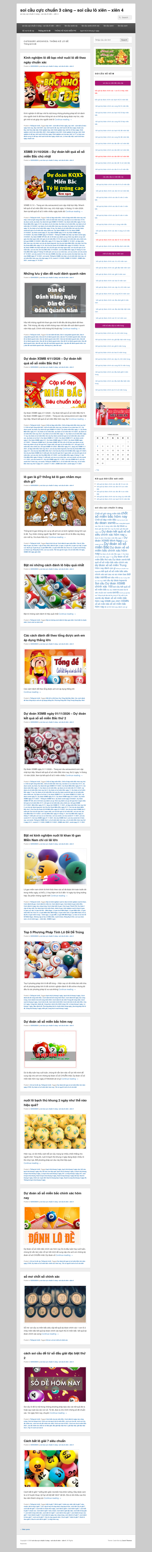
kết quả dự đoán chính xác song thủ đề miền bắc (112, 137)
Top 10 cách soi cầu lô (35, 1428)
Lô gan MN (53, 915)
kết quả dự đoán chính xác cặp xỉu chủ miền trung (112, 359)
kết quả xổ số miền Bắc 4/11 (64, 444)
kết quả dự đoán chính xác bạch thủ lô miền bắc (111, 99)
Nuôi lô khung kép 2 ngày (55, 1178)
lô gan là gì (36, 548)
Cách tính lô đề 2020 (56, 1002)
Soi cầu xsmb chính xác (90, 25)
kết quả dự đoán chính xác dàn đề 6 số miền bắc (112, 150)
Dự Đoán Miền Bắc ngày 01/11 (72, 786)
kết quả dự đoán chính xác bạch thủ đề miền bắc (112, 130)
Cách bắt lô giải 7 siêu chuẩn (45, 1441)
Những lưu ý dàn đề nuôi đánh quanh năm (55, 273)
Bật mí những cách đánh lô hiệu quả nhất (54, 565)
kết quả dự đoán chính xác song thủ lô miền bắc (112, 106)
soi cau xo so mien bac (59, 252)
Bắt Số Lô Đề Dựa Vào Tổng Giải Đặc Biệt (60, 698)
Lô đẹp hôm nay (53, 1519)
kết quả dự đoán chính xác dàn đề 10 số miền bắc (112, 163)
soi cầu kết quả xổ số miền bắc (62, 811)
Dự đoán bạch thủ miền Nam (44, 908)
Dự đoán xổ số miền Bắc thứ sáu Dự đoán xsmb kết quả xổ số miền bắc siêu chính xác (112, 559)
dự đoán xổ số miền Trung (110, 565)
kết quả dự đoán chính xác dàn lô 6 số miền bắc (113, 184)
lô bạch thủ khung (80, 1171)
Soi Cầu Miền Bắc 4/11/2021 (48, 455)
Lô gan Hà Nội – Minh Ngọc (43, 910)
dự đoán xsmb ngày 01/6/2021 (66, 799)
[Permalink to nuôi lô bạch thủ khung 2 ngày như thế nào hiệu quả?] (55, 1150)
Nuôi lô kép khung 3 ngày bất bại (68, 1176)
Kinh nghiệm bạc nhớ (46, 130)
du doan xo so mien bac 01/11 (72, 784)
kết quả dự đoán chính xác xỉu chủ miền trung (111, 333)
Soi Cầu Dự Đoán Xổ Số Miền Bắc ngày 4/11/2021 (69, 451)
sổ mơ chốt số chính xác (42, 1276)
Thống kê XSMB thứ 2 (41, 820)
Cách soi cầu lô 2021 (62, 1423)
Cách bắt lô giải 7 (74, 1508)
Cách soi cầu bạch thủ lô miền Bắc (53, 1421)
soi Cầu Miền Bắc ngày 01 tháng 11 (53, 814)
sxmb (115, 592)
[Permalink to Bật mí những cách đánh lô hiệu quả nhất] (55, 610)
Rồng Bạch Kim (38, 550)
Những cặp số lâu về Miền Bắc (44, 917)
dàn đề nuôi (39, 343)
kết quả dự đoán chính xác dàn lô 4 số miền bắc (112, 169)
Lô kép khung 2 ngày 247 (73, 1173)
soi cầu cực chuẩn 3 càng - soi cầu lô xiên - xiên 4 (57, 66)
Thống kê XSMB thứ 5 (52, 461)
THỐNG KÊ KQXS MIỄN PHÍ (65, 30)
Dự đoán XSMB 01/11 (55, 794)
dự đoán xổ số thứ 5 (33, 438)
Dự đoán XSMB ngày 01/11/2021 (67, 796)
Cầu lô (79, 543)
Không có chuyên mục (122, 568)
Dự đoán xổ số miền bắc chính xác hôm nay (46, 1263)
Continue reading (63, 119)
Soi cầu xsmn (109, 25)
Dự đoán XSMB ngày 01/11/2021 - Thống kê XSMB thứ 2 (54, 797)
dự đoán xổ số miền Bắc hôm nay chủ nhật (52, 226)
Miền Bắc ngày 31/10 (49, 241)
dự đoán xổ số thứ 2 (41, 794)
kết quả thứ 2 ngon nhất (78, 801)
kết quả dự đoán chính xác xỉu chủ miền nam (111, 261)
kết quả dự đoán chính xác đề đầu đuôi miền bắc (112, 246)
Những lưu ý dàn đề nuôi (53, 345)
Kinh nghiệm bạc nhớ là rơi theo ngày (66, 130)
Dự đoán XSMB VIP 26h (39, 237)
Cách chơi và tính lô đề (35, 622)
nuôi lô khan (59, 917)
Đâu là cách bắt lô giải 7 (39, 1519)
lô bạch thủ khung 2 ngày (32, 1173)
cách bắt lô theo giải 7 (63, 1513)
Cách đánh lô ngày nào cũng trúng (35, 906)
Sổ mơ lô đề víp (28, 30)
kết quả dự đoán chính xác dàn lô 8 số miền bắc (112, 191)
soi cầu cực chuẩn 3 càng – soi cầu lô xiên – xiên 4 (72, 10)
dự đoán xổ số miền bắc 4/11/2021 (66, 431)
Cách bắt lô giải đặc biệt (65, 1511)
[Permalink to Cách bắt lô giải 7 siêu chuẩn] (51, 1488)
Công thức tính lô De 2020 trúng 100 (56, 1004)
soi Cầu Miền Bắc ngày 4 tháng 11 (69, 455)
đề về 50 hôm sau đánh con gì (115, 607)
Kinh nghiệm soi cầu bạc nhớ (62, 134)
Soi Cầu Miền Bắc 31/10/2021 (48, 250)
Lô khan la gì (28, 550)
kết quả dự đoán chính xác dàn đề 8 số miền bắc (112, 156)
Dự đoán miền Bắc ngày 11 (71, 429)
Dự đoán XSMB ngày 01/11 (47, 796)
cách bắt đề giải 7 (30, 1508)
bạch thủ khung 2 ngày (53, 1169)
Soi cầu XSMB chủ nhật (53, 254)
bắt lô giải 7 (50, 1504)
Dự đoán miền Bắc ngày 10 (73, 222)
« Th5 (97, 470)
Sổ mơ (48, 1340)
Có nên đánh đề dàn (52, 335)
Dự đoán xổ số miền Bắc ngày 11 (54, 434)
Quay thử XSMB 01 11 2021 (56, 805)
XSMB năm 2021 (61, 464)
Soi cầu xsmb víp (71, 25)
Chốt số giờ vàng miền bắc (36, 220)
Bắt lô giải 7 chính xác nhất (64, 1504)
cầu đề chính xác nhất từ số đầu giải (40, 1425)
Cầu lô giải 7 (65, 1517)
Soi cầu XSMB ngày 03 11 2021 (54, 459)
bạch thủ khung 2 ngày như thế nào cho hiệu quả (40, 1171)
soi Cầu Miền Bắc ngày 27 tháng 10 (71, 250)
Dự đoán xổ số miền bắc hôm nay (48, 1021)
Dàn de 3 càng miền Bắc (107, 526)
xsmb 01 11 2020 (39, 822)
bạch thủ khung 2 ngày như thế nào (74, 1169)
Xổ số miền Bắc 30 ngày (76, 550)
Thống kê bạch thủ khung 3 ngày (34, 1180)
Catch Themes (127, 1540)
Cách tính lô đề (43, 1002)
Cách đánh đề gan (30, 904)
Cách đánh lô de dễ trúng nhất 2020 (40, 1000)
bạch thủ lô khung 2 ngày (89, 30)
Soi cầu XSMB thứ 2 (60, 818)
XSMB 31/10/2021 (71, 258)
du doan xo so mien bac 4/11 (71, 427)
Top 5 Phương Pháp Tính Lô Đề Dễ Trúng (54, 932)
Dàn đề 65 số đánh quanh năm (71, 341)
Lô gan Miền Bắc (46, 548)
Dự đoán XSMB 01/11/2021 (73, 794)
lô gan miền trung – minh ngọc (38, 915)
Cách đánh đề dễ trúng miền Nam (54, 998)
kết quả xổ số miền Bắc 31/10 (50, 239)
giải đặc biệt (72, 1425)
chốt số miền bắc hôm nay (55, 220)
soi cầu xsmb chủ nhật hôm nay (72, 254)
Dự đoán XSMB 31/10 (61, 230)
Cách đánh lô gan (57, 904)
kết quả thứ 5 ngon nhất (47, 444)
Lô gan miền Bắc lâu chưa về (62, 548)
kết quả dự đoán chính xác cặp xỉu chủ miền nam (113, 287)
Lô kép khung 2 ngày (76, 1004)
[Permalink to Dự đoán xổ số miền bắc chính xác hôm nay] (52, 1245)
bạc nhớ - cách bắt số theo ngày (57, 126)
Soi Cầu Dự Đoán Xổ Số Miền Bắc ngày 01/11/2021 (48, 809)
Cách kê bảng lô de (34, 1421)
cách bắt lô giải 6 (61, 1508)
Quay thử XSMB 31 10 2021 (65, 241)
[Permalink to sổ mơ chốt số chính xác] (55, 1324)
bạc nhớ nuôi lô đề (50, 128)
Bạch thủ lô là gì (51, 543)
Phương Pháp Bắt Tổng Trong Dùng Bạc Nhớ (70, 700)
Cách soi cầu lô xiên (122, 520)
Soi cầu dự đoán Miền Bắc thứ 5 (41, 451)
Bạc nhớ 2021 (38, 128)
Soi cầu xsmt (122, 25)
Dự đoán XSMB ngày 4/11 (37, 440)
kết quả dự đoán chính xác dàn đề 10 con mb (112, 484)
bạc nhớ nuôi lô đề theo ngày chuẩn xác (70, 128)
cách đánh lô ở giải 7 (72, 1515)
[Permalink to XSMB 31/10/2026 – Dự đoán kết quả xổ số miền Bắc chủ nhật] (55, 202)
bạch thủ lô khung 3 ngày (72, 995)
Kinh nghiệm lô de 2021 (54, 132)
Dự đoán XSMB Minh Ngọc (111, 538)
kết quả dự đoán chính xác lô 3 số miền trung (111, 390)
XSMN (125, 601)
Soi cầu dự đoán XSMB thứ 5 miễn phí (36, 453)
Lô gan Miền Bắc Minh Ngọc (48, 912)
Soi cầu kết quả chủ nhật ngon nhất (58, 247)
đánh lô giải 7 (74, 1517)
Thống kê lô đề (44, 30)
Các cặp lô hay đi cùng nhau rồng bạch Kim (55, 1506)
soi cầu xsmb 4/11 (37, 459)
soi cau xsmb (72, 252)
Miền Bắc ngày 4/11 (64, 446)
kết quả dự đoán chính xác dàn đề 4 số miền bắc (112, 143)
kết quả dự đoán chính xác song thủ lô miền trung (112, 365)
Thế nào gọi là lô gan (61, 550)
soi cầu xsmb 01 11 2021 (70, 816)
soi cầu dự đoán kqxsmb (48, 243)
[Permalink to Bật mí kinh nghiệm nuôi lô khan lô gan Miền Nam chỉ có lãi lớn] (55, 886)
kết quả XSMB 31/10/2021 (32, 241)
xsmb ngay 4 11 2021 (74, 464)
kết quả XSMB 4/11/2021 (49, 446)
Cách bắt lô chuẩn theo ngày (45, 1508)
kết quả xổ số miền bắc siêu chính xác (73, 239)
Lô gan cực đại (76, 545)
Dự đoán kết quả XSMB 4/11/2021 (49, 429)
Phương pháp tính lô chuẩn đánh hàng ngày (57, 1006)
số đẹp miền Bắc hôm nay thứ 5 (38, 449)
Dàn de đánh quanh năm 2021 (50, 339)
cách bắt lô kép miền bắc (33, 1513)
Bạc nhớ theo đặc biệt (31, 130)
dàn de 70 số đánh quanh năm (70, 337)
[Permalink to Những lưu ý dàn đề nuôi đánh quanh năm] (55, 319)
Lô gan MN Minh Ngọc (64, 915)
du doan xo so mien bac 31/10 (74, 220)
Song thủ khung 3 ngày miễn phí (37, 1008)
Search (124, 39)
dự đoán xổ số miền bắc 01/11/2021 (69, 788)
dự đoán (37, 222)
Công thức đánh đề (37, 1004)
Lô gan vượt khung (79, 548)
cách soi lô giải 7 (38, 1517)
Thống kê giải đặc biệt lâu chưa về (107, 595)
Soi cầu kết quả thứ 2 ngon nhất (40, 811)
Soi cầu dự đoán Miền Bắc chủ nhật (69, 243)
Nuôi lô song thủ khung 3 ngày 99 (75, 1178)
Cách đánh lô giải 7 (34, 1515)
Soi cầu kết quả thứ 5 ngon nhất (60, 453)
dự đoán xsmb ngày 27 (39, 232)
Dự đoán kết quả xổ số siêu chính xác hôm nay (112, 532)
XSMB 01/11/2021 (51, 822)
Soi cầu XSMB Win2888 (115, 590)
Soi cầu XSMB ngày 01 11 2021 (42, 818)
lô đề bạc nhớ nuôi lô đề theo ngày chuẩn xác (47, 136)
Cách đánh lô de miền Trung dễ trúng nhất (66, 1000)
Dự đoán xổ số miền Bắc (67, 224)
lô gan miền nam (64, 912)
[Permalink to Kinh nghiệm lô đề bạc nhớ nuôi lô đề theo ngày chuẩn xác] (52, 110)
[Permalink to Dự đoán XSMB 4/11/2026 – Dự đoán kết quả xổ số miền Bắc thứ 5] (55, 409)
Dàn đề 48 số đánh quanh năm (50, 341)
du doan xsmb (28, 222)
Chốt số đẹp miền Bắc (53, 217)
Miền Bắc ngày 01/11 (39, 805)
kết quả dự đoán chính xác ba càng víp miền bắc (114, 496)
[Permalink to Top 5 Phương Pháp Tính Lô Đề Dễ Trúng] (53, 980)
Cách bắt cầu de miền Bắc (55, 1419)
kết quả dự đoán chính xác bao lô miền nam (111, 280)
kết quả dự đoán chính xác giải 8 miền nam (111, 274)
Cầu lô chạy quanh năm (53, 1517)
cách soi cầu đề (71, 1421)
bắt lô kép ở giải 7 (34, 1506)
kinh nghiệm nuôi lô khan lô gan (74, 908)
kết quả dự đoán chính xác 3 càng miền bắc (111, 224)
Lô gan (61, 545)
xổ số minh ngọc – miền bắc (36, 919)
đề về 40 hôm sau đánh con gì (57, 237)
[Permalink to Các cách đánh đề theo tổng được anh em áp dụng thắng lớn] (55, 685)
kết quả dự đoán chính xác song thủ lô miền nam (113, 293)
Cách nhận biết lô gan (54, 906)
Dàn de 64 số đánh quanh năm (49, 337)
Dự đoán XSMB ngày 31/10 (57, 232)
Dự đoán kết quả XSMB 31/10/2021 (52, 222)
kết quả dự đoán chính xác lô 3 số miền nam (111, 318)
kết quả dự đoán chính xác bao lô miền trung (110, 352)
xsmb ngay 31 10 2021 (35, 260)
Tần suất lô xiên (123, 595)
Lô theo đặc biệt (68, 136)
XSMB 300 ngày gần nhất (32, 552)
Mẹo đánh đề (37, 1006)
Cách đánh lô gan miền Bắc (67, 543)
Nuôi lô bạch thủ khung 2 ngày (46, 1176)
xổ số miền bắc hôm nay (75, 256)
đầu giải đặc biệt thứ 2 (60, 1425)
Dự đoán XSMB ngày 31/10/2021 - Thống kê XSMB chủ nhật (52, 235)
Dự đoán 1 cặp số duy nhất (41, 545)
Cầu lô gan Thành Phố (70, 906)
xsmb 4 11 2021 (49, 464)
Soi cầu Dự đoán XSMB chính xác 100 (110, 584)
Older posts (25, 1529)
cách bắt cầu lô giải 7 (78, 1506)
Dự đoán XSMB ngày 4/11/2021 (57, 440)
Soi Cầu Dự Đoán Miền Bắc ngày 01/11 (56, 807)
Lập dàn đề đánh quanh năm (73, 343)
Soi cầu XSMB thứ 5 (72, 459)
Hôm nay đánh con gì (75, 237)
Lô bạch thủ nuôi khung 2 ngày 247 (52, 1173)
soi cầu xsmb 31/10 (38, 254)
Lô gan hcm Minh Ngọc (61, 910)
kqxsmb (98, 571)
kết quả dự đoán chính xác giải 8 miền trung (110, 346)
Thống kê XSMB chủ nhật (58, 256)
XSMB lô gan (51, 919)
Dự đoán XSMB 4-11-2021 (50, 438)
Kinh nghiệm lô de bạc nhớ (72, 132)
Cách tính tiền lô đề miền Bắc (73, 1002)
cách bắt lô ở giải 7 (49, 1513)
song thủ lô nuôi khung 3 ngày (58, 1008)
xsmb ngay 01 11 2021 (77, 822)
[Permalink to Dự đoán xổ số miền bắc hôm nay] (50, 1069)
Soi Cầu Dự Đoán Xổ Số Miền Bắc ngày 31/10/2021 (62, 245)
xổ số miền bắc (102, 603)
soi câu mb (34, 250)
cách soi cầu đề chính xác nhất (43, 1423)
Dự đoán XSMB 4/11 (66, 438)
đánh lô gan (54, 545)
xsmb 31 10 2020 (58, 258)
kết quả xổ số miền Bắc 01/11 (34, 803)
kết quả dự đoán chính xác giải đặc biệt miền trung (112, 339)
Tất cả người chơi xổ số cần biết (66, 1087)
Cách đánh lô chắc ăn (44, 904)
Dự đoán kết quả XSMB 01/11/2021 (50, 786)
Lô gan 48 (67, 545)
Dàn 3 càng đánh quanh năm (69, 335)
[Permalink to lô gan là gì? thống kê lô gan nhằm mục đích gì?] (55, 527)
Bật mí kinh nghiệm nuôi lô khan (75, 902)
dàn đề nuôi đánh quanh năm (53, 343)
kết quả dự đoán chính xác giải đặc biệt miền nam (113, 267)
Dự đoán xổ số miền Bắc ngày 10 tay (42, 228)
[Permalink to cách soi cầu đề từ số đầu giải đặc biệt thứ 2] (55, 1403)
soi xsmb (46, 256)
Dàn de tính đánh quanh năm (69, 339)
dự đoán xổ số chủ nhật (50, 224)
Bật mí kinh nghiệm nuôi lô (55, 902)
